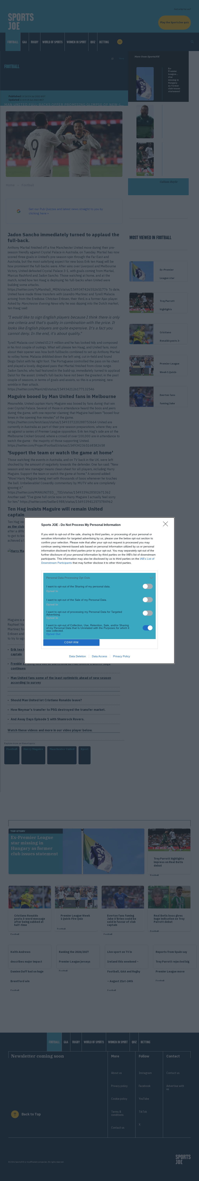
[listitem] (99, 578)
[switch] (148, 586)
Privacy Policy (121, 656)
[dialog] (99, 591)
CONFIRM (71, 642)
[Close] (166, 525)
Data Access (99, 656)
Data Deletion (77, 656)
